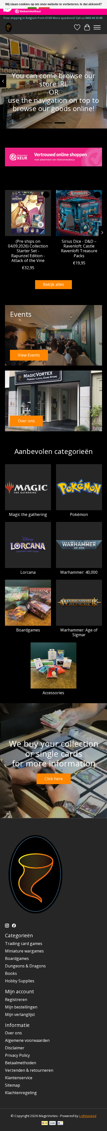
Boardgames (28, 630)
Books (11, 973)
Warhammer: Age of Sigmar (79, 632)
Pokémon (79, 514)
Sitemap (12, 1085)
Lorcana (28, 572)
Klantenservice (18, 1077)
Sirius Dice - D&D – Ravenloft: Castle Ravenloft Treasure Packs (79, 248)
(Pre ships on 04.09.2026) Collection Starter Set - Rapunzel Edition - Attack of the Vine (28, 251)
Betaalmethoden (20, 1063)
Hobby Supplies (19, 981)
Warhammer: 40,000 (79, 572)
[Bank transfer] (52, 1123)
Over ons (13, 1033)
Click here (54, 778)
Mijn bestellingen (21, 1007)
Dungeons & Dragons (25, 966)
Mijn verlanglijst (20, 1014)
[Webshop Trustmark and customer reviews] (53, 157)
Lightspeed (87, 1116)
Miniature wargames (24, 951)
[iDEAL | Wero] (45, 1123)
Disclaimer (14, 1048)
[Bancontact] (60, 1123)
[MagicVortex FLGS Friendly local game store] (8, 27)
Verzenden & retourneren (29, 1070)
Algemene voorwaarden (27, 1040)
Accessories (53, 692)
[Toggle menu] (97, 27)
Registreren (16, 999)
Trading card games (23, 943)
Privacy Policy (17, 1055)
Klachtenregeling (21, 1092)
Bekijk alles (53, 284)
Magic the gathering (28, 514)
